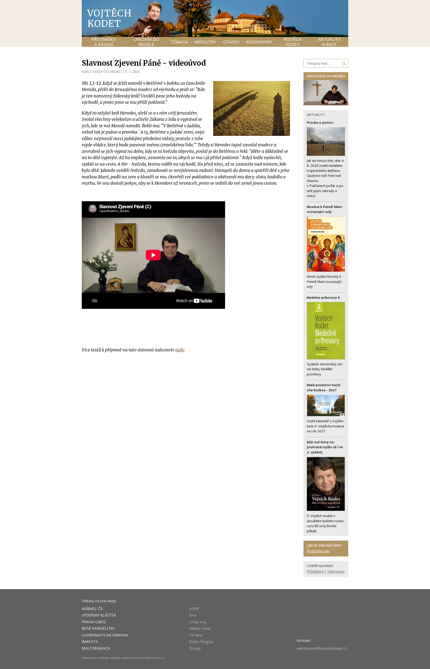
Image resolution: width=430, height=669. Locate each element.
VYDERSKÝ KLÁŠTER (99, 615)
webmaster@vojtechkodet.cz (322, 648)
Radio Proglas (201, 641)
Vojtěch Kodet (109, 18)
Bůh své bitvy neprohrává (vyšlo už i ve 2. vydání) (325, 447)
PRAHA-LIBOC (94, 621)
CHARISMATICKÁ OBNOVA (105, 635)
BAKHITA (90, 641)
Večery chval (200, 628)
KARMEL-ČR (92, 608)
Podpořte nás (318, 551)
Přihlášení (315, 571)
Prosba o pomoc (320, 122)
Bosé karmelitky (98, 628)
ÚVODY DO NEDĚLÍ (107, 71)
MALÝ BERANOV (96, 648)
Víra (192, 615)
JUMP (194, 608)
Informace (336, 571)
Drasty (195, 648)
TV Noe (195, 635)
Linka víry (197, 621)
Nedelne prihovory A (323, 297)
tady (179, 350)
